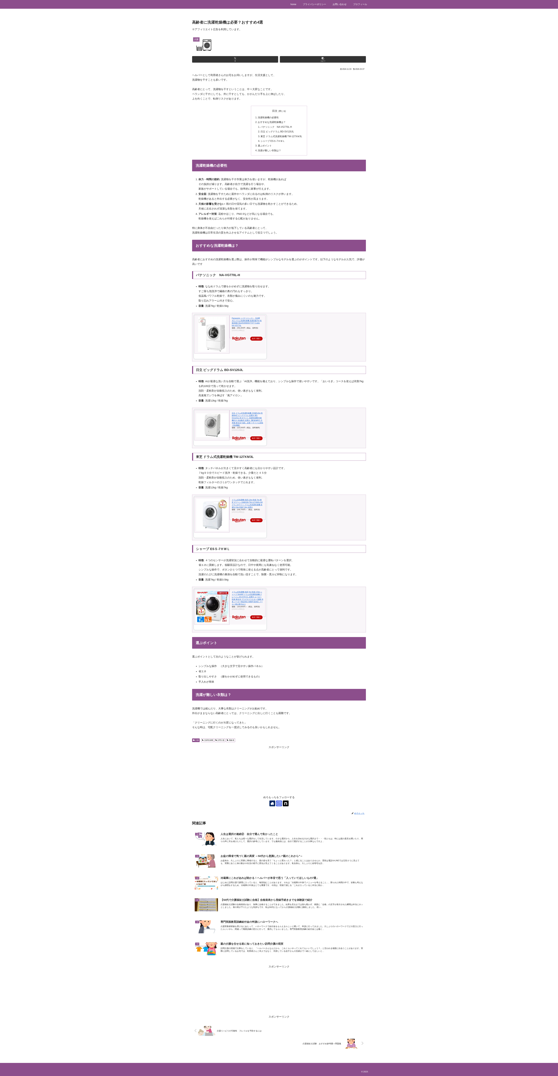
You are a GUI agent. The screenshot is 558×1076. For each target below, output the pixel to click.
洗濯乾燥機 (208, 740)
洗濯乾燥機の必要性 (268, 117)
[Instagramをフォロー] (279, 803)
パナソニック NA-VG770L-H (276, 127)
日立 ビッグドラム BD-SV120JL (277, 131)
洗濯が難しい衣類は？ (269, 150)
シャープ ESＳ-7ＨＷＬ (273, 141)
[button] (323, 59)
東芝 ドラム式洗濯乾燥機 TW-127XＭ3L (281, 136)
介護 (197, 740)
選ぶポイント (265, 145)
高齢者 (231, 740)
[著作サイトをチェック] (272, 803)
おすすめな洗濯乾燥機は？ (272, 122)
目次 (274, 110)
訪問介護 (220, 740)
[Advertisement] (279, 769)
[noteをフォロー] (286, 803)
